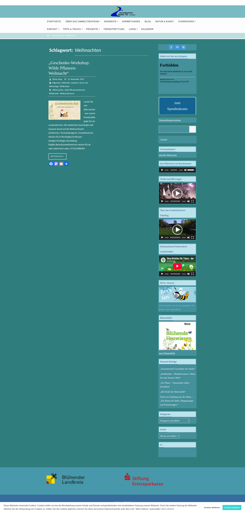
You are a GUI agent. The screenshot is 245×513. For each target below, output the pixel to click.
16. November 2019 (76, 79)
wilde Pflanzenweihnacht (74, 90)
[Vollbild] (192, 201)
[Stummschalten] (185, 170)
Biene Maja (57, 79)
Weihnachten (58, 90)
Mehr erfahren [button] (168, 509)
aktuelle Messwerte (168, 155)
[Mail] (177, 47)
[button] (177, 193)
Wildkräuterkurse (67, 94)
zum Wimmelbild (167, 353)
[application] (177, 170)
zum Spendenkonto (177, 106)
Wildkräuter (65, 87)
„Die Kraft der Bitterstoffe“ (173, 391)
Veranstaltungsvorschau (170, 120)
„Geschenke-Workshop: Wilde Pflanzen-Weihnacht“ (69, 68)
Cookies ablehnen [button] (212, 507)
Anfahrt (163, 139)
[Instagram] (183, 47)
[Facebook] (171, 47)
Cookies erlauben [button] (232, 507)
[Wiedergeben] (162, 170)
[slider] (191, 169)
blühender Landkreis (70, 83)
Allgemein (56, 83)
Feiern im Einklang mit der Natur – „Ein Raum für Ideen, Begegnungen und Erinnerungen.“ (176, 401)
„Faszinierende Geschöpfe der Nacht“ (177, 369)
